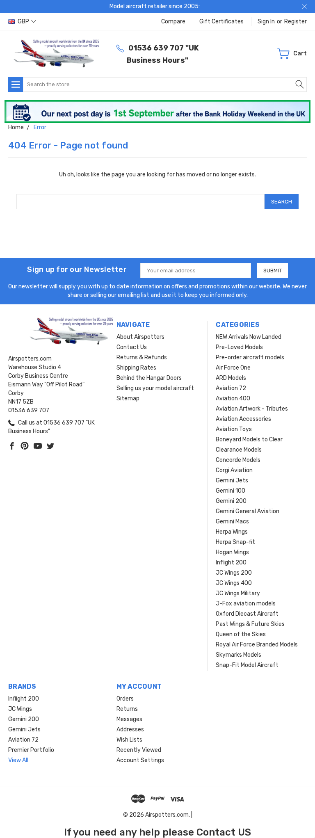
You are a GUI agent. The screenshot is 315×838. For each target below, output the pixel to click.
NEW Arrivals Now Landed (248, 336)
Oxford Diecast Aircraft (247, 613)
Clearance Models (239, 449)
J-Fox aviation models (246, 603)
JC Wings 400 (234, 583)
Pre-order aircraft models (250, 357)
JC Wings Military (238, 593)
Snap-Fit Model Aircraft (247, 665)
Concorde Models (238, 460)
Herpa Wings (232, 531)
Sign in (266, 21)
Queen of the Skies (241, 634)
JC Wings (20, 709)
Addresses (130, 729)
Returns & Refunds (141, 357)
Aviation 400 (233, 398)
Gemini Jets (232, 480)
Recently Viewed (138, 750)
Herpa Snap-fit (235, 542)
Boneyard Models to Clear (249, 439)
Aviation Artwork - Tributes (252, 408)
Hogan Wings (232, 552)
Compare (173, 21)
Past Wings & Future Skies (250, 624)
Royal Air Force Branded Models (257, 644)
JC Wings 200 (234, 572)
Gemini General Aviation (247, 511)
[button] (158, 111)
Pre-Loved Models (239, 347)
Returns (127, 709)
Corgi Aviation (234, 470)
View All (18, 760)
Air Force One (233, 367)
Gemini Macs (232, 521)
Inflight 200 (231, 562)
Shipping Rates (136, 367)
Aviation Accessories (243, 419)
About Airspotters (140, 336)
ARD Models (231, 377)
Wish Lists (129, 739)
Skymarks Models (238, 654)
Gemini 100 (230, 490)
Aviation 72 (231, 388)
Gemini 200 (231, 501)
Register (295, 21)
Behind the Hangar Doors (149, 377)
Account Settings (140, 760)
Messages (129, 719)
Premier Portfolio (31, 750)
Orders (125, 698)
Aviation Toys (234, 429)
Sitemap (127, 398)
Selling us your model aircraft (155, 388)
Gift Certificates (221, 21)
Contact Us (131, 347)
